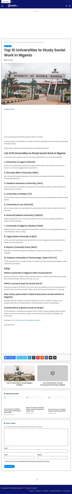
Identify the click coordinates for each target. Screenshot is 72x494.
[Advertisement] (36, 24)
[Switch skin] (67, 6)
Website (39, 454)
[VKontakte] (46, 357)
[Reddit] (42, 357)
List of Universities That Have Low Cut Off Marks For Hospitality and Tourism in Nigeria (35, 1)
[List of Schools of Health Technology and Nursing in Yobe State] (14, 401)
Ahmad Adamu (9, 60)
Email (6, 454)
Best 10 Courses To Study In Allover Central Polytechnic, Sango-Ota (35, 409)
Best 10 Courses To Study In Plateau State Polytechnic (57, 410)
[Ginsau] (14, 5)
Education (12, 42)
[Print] (55, 357)
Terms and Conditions (56, 491)
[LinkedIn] (29, 357)
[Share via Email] (50, 357)
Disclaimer (45, 491)
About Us (31, 491)
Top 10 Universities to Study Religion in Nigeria (25, 320)
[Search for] (70, 6)
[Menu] (2, 6)
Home (7, 42)
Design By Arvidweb (31, 488)
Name (6, 448)
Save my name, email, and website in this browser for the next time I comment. (28, 461)
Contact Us (39, 491)
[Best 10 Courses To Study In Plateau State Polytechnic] (58, 402)
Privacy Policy (66, 491)
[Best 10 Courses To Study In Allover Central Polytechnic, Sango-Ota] (36, 401)
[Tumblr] (33, 357)
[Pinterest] (38, 357)
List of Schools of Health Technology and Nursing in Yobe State (12, 410)
